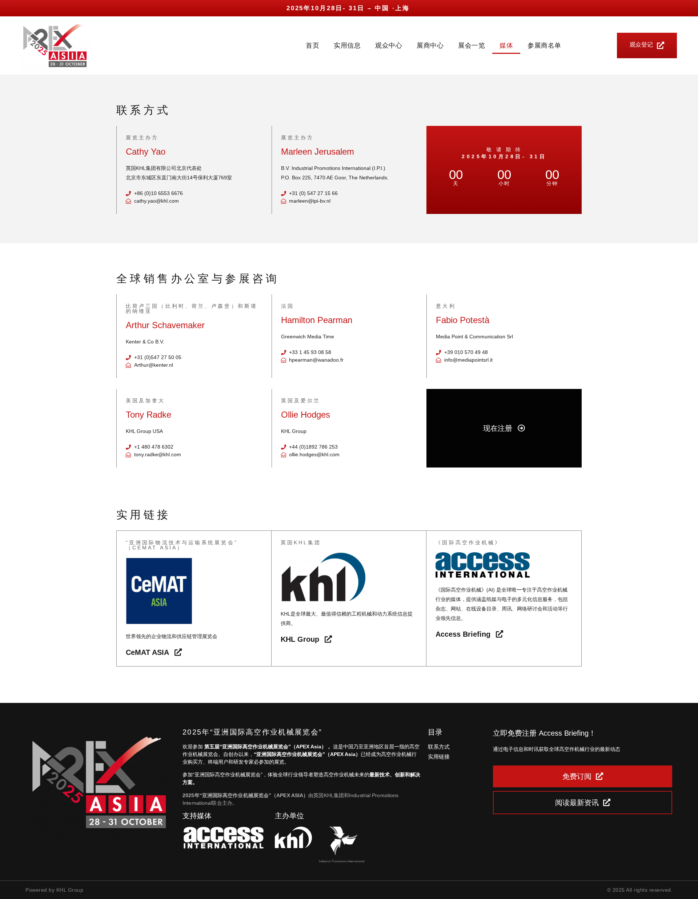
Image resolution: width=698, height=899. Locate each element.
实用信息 (347, 45)
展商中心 (430, 45)
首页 (312, 45)
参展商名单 (544, 45)
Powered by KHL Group (54, 890)
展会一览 (471, 45)
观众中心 (388, 45)
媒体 (506, 45)
